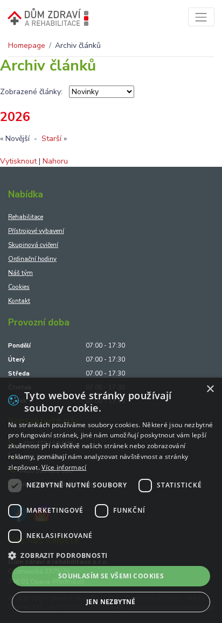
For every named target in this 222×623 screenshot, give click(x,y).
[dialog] (111, 500)
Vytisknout (18, 161)
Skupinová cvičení (33, 244)
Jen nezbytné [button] (111, 601)
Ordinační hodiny (32, 258)
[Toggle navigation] (201, 17)
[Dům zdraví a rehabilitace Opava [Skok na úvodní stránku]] (48, 17)
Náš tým (20, 272)
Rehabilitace (25, 217)
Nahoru (55, 161)
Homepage (26, 45)
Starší (51, 138)
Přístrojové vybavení (36, 230)
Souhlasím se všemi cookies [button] (111, 575)
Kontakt (19, 300)
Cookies (19, 286)
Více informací (63, 467)
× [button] (210, 389)
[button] (111, 555)
